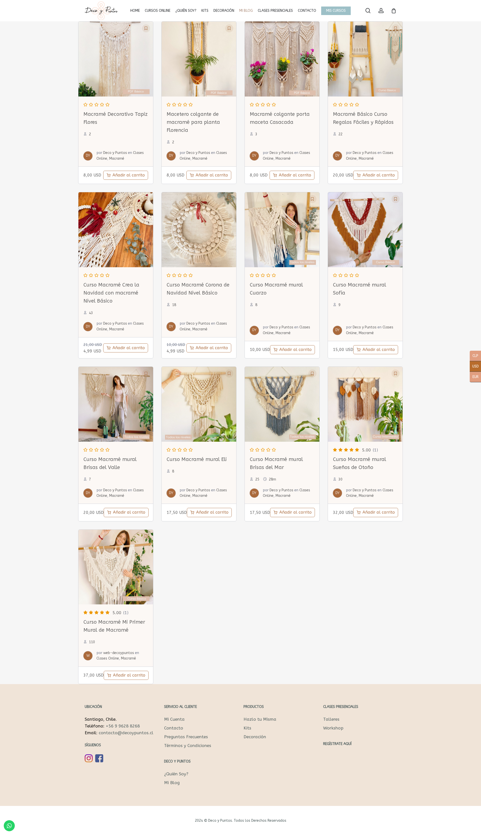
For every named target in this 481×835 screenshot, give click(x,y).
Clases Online (107, 658)
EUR (474, 377)
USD (474, 366)
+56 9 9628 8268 (123, 725)
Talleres (331, 719)
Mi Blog (172, 782)
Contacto (173, 727)
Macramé (116, 158)
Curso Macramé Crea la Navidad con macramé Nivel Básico (111, 293)
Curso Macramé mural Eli (197, 459)
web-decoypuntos (118, 653)
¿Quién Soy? (176, 773)
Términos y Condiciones (187, 745)
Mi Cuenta (174, 719)
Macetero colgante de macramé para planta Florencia (193, 122)
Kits (247, 727)
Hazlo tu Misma (260, 719)
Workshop (333, 727)
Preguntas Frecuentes (186, 736)
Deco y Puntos (115, 153)
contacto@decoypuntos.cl (126, 732)
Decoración (255, 736)
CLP (474, 356)
